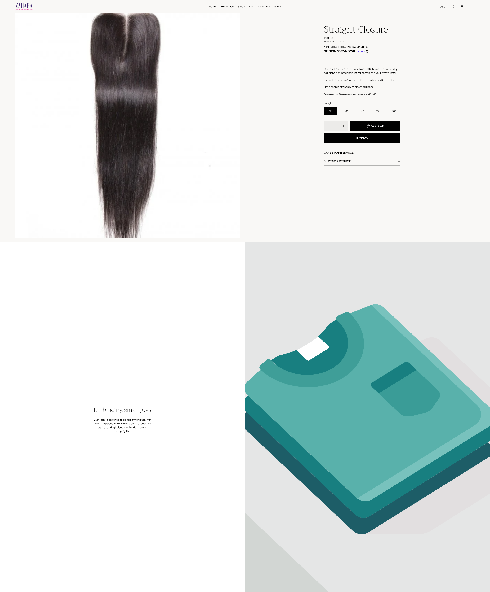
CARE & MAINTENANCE (339, 152)
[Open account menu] (462, 6)
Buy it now (362, 138)
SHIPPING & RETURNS (337, 161)
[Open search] (454, 6)
